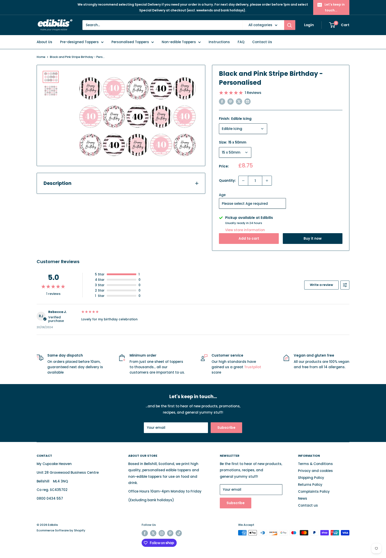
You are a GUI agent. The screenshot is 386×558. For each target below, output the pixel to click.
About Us (44, 42)
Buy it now (313, 238)
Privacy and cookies (315, 470)
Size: (232, 142)
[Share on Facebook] (222, 101)
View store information (245, 230)
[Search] (289, 25)
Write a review (321, 285)
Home (41, 57)
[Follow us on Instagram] (162, 533)
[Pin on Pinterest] (230, 101)
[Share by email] (247, 101)
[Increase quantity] (267, 180)
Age (222, 194)
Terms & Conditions (315, 463)
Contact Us (262, 42)
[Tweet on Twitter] (239, 101)
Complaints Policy (314, 491)
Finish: (235, 118)
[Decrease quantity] (243, 180)
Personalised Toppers (130, 42)
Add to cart (249, 238)
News (302, 498)
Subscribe (226, 427)
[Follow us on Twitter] (153, 533)
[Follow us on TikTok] (179, 533)
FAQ (241, 42)
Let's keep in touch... (335, 7)
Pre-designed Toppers (79, 42)
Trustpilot (252, 367)
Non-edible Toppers (179, 42)
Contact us (308, 505)
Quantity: (227, 180)
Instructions (219, 42)
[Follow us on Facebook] (145, 533)
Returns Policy (310, 484)
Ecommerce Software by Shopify (61, 530)
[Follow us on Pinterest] (170, 533)
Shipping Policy (311, 477)
